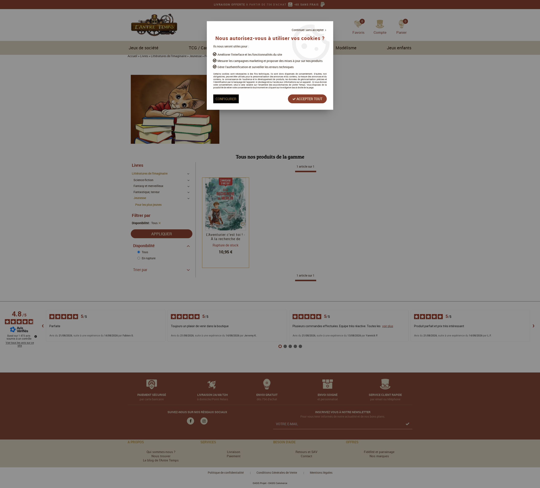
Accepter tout (309, 99)
